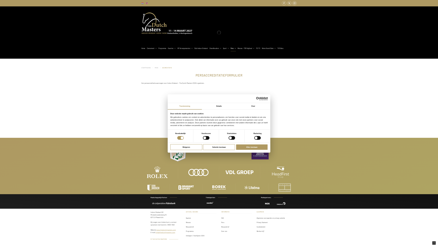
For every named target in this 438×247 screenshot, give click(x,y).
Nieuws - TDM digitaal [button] (245, 48)
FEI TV (258, 48)
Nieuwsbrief (190, 227)
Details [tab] (219, 106)
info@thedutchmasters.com (165, 232)
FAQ (222, 218)
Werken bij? (260, 231)
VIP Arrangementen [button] (183, 48)
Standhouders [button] (214, 48)
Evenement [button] (150, 48)
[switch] (206, 138)
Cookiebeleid (261, 227)
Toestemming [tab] (184, 106)
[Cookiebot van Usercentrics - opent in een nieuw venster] (258, 98)
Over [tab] (253, 106)
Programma (162, 48)
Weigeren (186, 147)
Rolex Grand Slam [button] (268, 48)
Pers (222, 222)
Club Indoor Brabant (201, 48)
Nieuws (188, 222)
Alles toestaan (251, 147)
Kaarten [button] (170, 48)
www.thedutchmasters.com (166, 230)
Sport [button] (225, 48)
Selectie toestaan (219, 147)
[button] (434, 243)
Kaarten (188, 218)
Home (143, 48)
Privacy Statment (262, 222)
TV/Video (280, 48)
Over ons (224, 231)
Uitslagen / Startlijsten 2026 (195, 236)
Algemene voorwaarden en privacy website (271, 218)
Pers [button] (232, 48)
